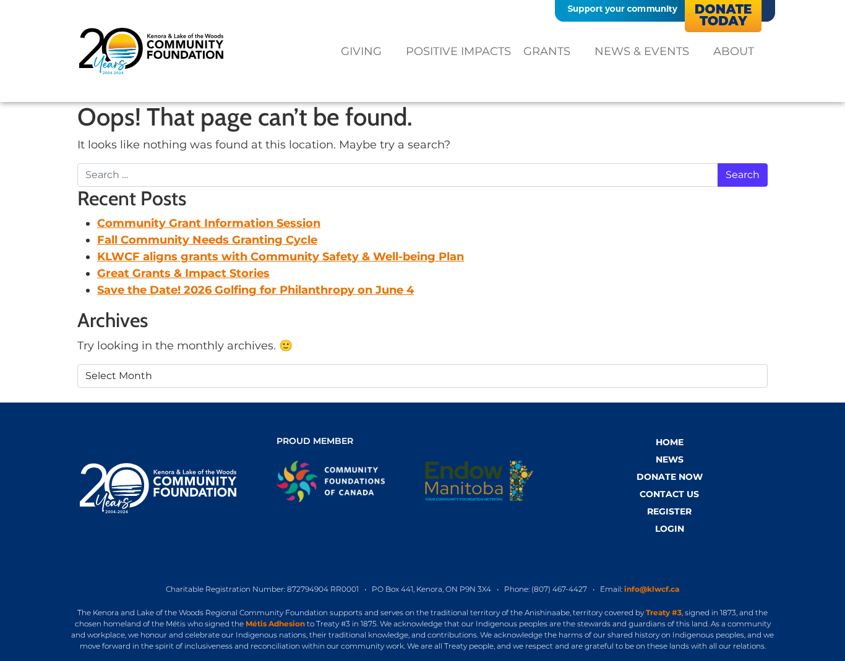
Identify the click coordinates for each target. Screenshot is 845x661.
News (670, 459)
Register (669, 511)
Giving (361, 51)
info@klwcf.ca (651, 589)
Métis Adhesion (275, 623)
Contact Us (669, 494)
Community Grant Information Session (208, 223)
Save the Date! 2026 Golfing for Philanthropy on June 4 (255, 290)
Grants (546, 51)
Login (669, 528)
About (733, 51)
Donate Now (670, 476)
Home (670, 442)
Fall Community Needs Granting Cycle (207, 240)
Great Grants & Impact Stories (183, 273)
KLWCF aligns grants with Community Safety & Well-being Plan (280, 256)
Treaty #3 (664, 612)
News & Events (641, 51)
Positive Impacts (458, 51)
